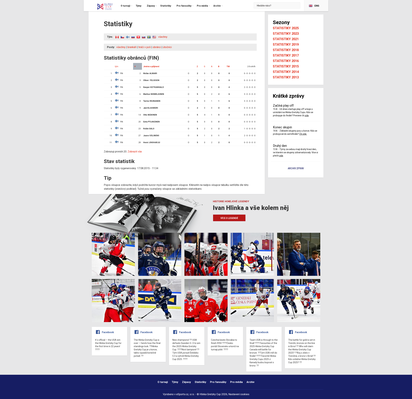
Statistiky (200, 382)
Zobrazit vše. (135, 151)
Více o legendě (229, 218)
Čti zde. (303, 134)
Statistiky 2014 (286, 72)
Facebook (108, 332)
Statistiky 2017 (286, 55)
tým (116, 66)
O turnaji (163, 382)
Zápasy (186, 382)
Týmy (175, 382)
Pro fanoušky (218, 382)
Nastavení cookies (238, 394)
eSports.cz (182, 394)
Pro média (236, 382)
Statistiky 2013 (286, 77)
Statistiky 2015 (286, 66)
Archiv (250, 382)
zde (307, 115)
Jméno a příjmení (151, 66)
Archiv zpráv (296, 168)
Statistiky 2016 (286, 61)
